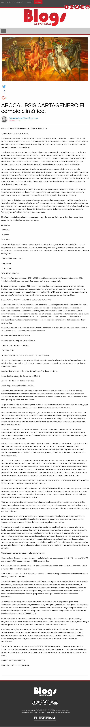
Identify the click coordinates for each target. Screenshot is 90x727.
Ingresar (38, 2)
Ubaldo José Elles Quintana (23, 118)
